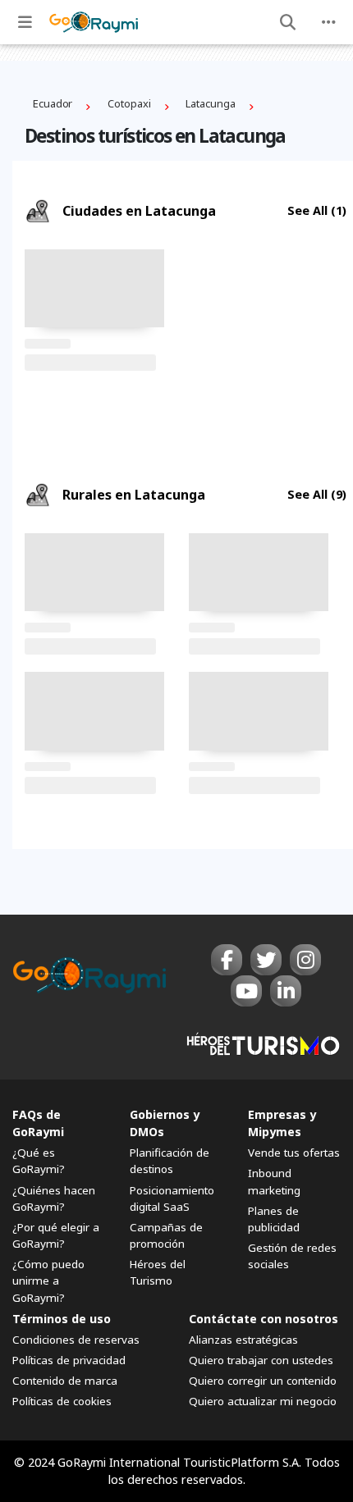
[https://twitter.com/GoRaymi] (266, 959)
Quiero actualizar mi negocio (263, 1401)
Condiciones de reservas (76, 1339)
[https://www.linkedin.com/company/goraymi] (285, 991)
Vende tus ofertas (294, 1152)
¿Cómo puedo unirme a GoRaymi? (48, 1280)
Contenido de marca (64, 1380)
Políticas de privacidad (69, 1360)
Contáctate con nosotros (263, 1318)
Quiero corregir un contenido (263, 1380)
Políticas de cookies (62, 1401)
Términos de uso (61, 1318)
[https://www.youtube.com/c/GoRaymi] (246, 991)
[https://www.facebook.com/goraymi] (226, 959)
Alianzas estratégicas (243, 1339)
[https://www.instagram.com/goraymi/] (305, 959)
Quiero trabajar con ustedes (261, 1360)
